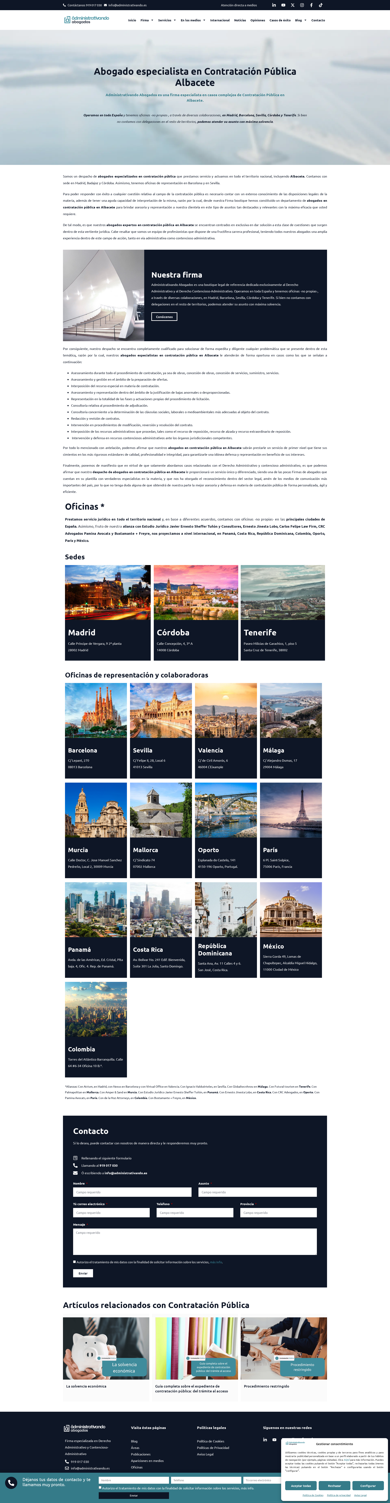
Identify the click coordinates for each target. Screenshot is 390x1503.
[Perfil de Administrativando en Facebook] (312, 5)
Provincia (247, 1204)
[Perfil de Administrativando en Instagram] (303, 5)
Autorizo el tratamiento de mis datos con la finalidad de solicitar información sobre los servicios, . (150, 1262)
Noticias (240, 20)
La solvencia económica (86, 1386)
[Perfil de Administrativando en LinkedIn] (275, 5)
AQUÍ (347, 1459)
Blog (298, 20)
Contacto (318, 20)
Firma (145, 20)
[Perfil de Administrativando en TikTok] (322, 5)
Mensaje (79, 1224)
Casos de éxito (280, 20)
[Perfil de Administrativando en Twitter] (294, 5)
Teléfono (163, 1204)
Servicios (164, 20)
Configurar (368, 1486)
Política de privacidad (339, 1495)
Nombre (79, 1183)
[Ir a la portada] (89, 20)
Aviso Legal (360, 1495)
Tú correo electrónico (89, 1204)
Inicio (132, 20)
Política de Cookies (313, 1495)
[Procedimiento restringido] (284, 1348)
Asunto (204, 1183)
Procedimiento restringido (266, 1386)
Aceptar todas (301, 1486)
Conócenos (164, 316)
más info (216, 1262)
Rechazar (334, 1486)
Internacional (220, 20)
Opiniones (257, 20)
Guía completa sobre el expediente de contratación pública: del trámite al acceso (191, 1388)
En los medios (191, 20)
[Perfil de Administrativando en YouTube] (284, 5)
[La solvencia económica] (106, 1348)
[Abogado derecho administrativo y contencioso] (295, 1444)
